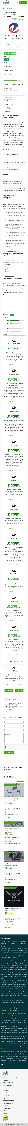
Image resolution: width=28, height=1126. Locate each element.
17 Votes (7, 62)
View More (20, 780)
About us (5, 1080)
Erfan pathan (14, 574)
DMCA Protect (6, 1108)
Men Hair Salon (4, 1056)
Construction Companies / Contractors (10, 976)
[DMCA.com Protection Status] (5, 1118)
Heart (25, 948)
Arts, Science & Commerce (18, 986)
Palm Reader (21, 1002)
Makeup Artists (9, 1058)
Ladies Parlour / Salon (14, 1053)
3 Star (2, 1010)
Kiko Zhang (14, 445)
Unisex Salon (21, 1056)
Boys (18, 1005)
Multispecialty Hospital (22, 950)
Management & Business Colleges (9, 988)
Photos (8, 100)
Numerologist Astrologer (11, 1002)
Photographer (16, 962)
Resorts (24, 1005)
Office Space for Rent (9, 974)
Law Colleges (23, 988)
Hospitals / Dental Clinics (8, 952)
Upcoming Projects (5, 962)
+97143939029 (10, 877)
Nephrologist (18, 946)
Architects (3, 978)
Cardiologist (23, 945)
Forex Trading (8, 1043)
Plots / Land (15, 965)
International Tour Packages (7, 1015)
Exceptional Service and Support (14, 454)
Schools (9, 980)
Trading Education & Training (13, 1044)
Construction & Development (20, 974)
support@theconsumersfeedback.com (12, 1077)
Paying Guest (16, 1007)
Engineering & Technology (20, 984)
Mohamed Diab (14, 374)
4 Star (9, 1010)
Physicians (11, 946)
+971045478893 (7, 88)
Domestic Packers (5, 1038)
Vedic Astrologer (10, 1000)
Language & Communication (12, 998)
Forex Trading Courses (12, 1046)
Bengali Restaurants (12, 1032)
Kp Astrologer (19, 1000)
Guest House (8, 1007)
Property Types (11, 963)
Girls (22, 1005)
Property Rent (8, 971)
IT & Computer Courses (12, 997)
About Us (8, 97)
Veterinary (17, 953)
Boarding (14, 980)
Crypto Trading (16, 1043)
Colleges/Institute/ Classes (7, 984)
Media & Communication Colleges (17, 991)
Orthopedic (14, 945)
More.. (2, 1064)
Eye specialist (15, 957)
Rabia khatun (14, 630)
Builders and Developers (20, 960)
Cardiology (3, 950)
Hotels (22, 1008)
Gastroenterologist (5, 945)
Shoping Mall (11, 960)
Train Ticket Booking (20, 1018)
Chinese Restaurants (6, 1034)
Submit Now (9, 752)
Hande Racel (14, 480)
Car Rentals (23, 1020)
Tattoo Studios (18, 1058)
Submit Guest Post (8, 1085)
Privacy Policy (6, 1090)
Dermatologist (22, 943)
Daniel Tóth (14, 538)
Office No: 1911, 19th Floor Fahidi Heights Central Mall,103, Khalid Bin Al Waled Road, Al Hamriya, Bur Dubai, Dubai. (16, 706)
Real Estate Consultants (7, 969)
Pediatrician (12, 943)
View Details (8, 817)
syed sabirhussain (14, 343)
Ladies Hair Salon (13, 1056)
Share (22, 19)
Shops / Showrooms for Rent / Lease (9, 972)
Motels (2, 1007)
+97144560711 (10, 841)
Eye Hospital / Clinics (10, 948)
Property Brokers (23, 967)
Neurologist (3, 943)
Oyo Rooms (17, 1008)
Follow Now (19, 690)
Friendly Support (14, 639)
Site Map (5, 1113)
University (21, 998)
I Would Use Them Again (14, 489)
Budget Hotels (15, 1010)
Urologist (8, 955)
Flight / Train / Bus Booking (16, 1017)
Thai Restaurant (15, 1034)
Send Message (9, 690)
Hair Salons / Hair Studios (20, 1054)
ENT (7, 953)
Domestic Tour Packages (19, 1013)
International (8, 982)
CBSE (19, 980)
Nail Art (12, 1062)
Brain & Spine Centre (11, 950)
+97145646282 (10, 812)
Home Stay (23, 1007)
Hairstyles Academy (5, 1062)
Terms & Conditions (8, 1082)
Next (21, 661)
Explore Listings (7, 1095)
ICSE (23, 980)
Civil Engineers (23, 976)
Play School (15, 982)
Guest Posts (6, 1093)
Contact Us (8, 111)
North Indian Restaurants (17, 1028)
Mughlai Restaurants (22, 1032)
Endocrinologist (22, 941)
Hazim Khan (14, 411)
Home (4, 8)
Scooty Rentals (4, 1022)
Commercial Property (6, 965)
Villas (20, 965)
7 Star (25, 1008)
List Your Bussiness (8, 1100)
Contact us (6, 1087)
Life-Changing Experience (14, 610)
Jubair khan (14, 601)
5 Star (5, 1010)
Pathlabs (11, 953)
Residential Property (21, 963)
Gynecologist (4, 946)
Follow (14, 19)
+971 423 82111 (10, 921)
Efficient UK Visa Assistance (14, 352)
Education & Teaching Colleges (8, 989)
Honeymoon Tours (19, 1015)
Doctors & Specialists (11, 941)
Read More (16, 466)
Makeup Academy (22, 1060)
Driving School (23, 982)
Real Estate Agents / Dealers (12, 967)
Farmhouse (10, 1008)
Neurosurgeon (14, 955)
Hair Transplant (9, 1054)
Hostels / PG (13, 1005)
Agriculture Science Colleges (8, 993)
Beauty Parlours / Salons (17, 1051)
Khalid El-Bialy (14, 509)
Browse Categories (8, 1103)
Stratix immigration (14, 583)
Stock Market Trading (16, 1041)
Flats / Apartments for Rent (19, 971)
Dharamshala (4, 1008)
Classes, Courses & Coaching (13, 995)
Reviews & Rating (8, 104)
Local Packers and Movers (19, 1036)
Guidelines (5, 1105)
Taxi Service (14, 1022)
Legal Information (7, 1098)
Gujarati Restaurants (14, 1030)
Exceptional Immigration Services (14, 518)
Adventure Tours (22, 1022)
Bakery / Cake (19, 1026)
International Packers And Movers (17, 1038)
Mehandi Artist (17, 1062)
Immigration (9, 8)
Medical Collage (5, 986)
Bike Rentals (16, 1020)
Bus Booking (11, 1018)
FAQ (8, 108)
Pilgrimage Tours (4, 1024)
